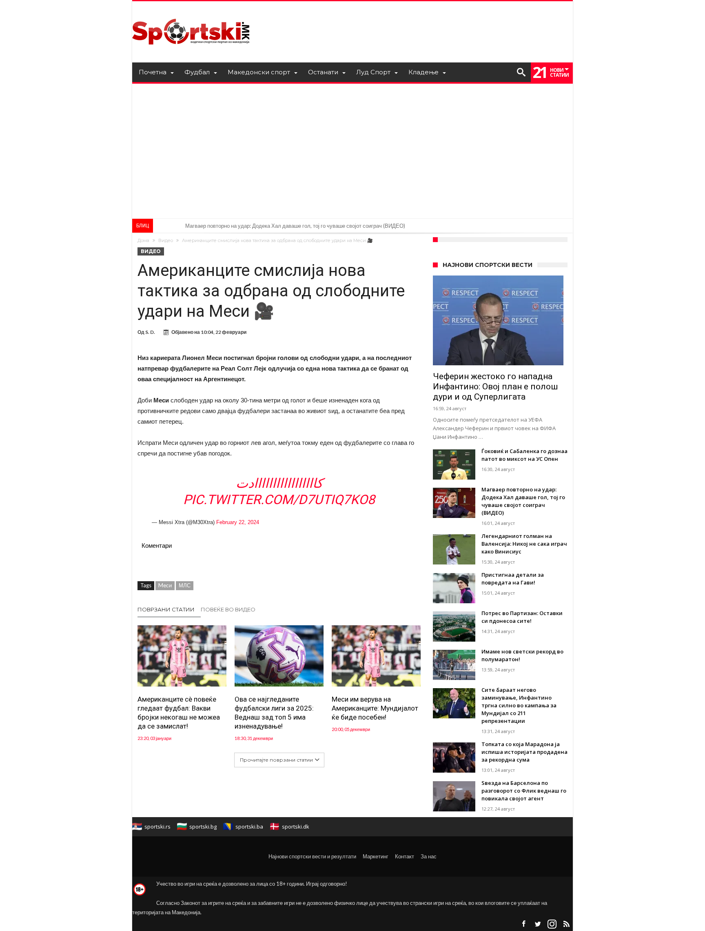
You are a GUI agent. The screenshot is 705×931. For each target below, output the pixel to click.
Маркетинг (375, 856)
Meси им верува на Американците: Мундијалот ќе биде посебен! (375, 708)
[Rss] (566, 924)
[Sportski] (191, 13)
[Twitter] (537, 924)
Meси (165, 585)
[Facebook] (523, 924)
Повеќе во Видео (228, 609)
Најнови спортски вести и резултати (312, 856)
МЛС (185, 585)
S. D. (150, 332)
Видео (165, 240)
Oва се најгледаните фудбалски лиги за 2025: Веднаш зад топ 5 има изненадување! (274, 712)
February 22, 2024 (237, 522)
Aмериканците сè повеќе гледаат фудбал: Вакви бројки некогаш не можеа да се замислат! (178, 712)
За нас (429, 856)
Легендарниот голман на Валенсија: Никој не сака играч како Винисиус (271, 225)
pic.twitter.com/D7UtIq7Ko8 (279, 499)
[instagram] (552, 924)
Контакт (404, 856)
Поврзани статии (166, 609)
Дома (143, 240)
